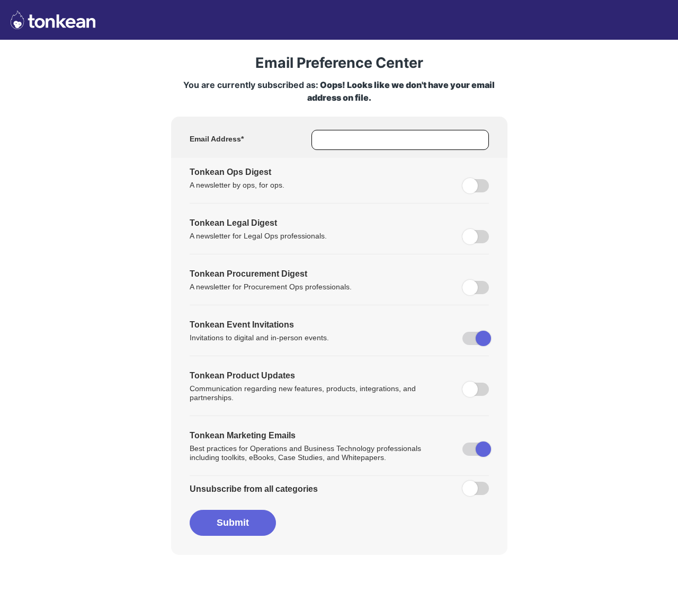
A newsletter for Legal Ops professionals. (258, 236)
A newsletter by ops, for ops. (237, 185)
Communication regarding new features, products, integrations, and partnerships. (303, 393)
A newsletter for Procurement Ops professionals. (271, 286)
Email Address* (217, 139)
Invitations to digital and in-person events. (259, 337)
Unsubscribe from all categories (254, 488)
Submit (233, 522)
